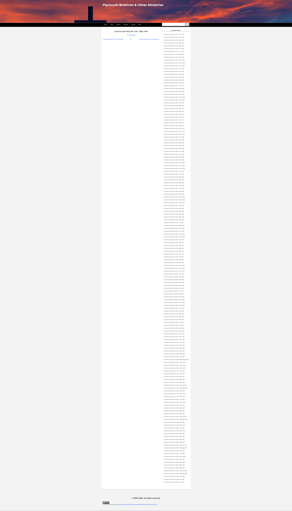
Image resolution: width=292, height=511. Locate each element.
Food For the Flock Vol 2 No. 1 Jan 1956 (174, 68)
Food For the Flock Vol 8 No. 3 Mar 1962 (174, 279)
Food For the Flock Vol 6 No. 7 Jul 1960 (174, 222)
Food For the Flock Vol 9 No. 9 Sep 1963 (174, 331)
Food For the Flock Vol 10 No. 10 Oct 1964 (174, 362)
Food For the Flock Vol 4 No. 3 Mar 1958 (174, 143)
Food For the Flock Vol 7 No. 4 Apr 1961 (149, 39)
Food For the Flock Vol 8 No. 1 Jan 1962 (174, 274)
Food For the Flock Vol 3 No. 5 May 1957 (174, 114)
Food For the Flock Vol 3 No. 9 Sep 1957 (174, 125)
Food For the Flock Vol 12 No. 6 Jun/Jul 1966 (175, 416)
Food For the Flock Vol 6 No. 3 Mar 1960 (174, 211)
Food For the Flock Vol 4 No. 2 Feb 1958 (174, 140)
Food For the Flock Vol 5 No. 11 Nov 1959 (174, 200)
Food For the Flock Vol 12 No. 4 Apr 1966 (174, 411)
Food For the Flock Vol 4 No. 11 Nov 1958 (174, 165)
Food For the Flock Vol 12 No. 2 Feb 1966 (174, 405)
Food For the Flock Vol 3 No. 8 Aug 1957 (174, 123)
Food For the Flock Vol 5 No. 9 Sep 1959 (174, 194)
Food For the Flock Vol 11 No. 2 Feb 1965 (174, 373)
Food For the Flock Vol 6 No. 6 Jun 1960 (174, 219)
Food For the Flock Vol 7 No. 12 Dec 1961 (174, 271)
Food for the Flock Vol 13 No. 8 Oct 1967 (174, 479)
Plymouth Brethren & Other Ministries (133, 5)
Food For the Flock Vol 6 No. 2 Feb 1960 (174, 208)
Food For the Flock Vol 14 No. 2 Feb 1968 (174, 459)
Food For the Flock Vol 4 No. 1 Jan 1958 (174, 137)
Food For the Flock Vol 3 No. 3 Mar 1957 (174, 108)
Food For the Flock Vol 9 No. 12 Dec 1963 (174, 339)
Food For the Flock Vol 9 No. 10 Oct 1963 (174, 334)
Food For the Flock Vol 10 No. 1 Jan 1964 (174, 342)
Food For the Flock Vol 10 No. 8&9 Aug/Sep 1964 (176, 359)
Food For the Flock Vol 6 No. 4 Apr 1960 (174, 214)
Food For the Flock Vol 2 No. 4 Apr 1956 (174, 77)
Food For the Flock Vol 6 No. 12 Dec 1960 (174, 237)
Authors (118, 24)
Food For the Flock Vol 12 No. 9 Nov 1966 (174, 425)
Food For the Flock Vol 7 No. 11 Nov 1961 (174, 268)
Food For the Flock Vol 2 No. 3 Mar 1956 (174, 74)
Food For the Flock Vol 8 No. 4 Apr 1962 (174, 282)
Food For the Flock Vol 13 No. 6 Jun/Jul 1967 (175, 445)
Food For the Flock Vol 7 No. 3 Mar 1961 (174, 245)
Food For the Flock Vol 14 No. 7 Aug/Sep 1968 (175, 473)
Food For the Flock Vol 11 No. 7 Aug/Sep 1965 (175, 388)
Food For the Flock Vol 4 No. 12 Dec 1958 (174, 168)
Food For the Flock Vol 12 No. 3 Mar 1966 (174, 408)
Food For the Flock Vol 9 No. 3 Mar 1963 (174, 314)
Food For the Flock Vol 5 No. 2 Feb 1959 (174, 174)
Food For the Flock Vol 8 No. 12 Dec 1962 (174, 305)
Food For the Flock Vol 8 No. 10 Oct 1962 (174, 299)
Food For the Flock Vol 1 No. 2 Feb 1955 (174, 37)
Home (105, 24)
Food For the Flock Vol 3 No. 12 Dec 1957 (174, 134)
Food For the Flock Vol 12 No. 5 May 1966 (174, 413)
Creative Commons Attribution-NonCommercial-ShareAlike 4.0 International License (137, 504)
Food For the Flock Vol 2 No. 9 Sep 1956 (174, 91)
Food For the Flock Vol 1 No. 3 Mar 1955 (174, 40)
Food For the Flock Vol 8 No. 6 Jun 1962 (174, 288)
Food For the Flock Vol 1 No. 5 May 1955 (174, 46)
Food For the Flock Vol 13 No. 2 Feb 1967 (174, 433)
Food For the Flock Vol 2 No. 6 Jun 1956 (174, 83)
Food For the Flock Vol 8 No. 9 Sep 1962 (174, 297)
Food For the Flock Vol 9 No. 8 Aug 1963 (174, 328)
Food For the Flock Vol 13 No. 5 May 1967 (174, 442)
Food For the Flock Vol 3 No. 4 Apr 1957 (174, 111)
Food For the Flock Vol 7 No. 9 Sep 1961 (174, 262)
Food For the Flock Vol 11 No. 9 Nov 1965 (174, 396)
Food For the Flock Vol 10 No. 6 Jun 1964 (174, 356)
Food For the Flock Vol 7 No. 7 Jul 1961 (174, 257)
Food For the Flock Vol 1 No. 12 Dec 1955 (174, 65)
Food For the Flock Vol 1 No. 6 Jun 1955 (174, 48)
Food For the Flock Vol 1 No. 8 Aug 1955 (174, 54)
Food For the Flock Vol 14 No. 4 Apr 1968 (174, 465)
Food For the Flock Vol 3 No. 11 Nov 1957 (174, 131)
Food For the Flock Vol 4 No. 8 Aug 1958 (174, 157)
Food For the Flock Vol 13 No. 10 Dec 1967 (174, 431)
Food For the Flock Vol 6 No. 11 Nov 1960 (174, 234)
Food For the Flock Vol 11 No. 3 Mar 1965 (174, 376)
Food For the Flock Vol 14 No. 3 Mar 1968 (174, 462)
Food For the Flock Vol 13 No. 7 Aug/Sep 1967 (175, 448)
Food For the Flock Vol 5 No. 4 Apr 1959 (174, 180)
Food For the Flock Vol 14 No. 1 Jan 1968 (174, 453)
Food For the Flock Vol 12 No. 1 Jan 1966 (174, 399)
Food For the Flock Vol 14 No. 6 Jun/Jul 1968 (175, 470)
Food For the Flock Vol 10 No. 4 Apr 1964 (174, 351)
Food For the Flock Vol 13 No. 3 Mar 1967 (174, 436)
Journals (133, 24)
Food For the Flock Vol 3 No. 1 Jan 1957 (174, 103)
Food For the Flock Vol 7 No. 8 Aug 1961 (174, 259)
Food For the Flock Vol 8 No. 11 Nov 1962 (174, 302)
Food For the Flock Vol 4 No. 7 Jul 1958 (174, 154)
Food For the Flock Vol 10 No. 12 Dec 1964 (174, 368)
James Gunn (132, 35)
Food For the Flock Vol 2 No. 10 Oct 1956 (174, 94)
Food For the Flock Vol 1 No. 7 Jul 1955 (174, 51)
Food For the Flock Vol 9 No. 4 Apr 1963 (174, 316)
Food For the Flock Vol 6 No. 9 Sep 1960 (174, 228)
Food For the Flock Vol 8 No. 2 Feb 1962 (174, 277)
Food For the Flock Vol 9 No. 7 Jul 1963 (174, 325)
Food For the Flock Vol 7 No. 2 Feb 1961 (113, 39)
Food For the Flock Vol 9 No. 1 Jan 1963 (174, 308)
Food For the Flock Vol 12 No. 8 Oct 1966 (174, 422)
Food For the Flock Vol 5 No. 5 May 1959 (174, 182)
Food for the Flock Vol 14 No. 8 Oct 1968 (174, 482)
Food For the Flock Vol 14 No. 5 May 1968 (174, 468)
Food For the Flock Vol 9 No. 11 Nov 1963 (174, 336)
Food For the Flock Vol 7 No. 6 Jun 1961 (174, 254)
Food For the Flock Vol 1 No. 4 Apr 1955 (174, 43)
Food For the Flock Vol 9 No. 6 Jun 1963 (174, 322)
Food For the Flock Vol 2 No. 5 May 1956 (174, 80)
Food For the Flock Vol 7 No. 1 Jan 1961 (174, 239)
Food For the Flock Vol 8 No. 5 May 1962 (174, 285)
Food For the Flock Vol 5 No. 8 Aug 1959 (174, 191)
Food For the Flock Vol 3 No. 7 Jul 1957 (174, 120)
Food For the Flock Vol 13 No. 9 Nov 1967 (174, 451)
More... (140, 24)
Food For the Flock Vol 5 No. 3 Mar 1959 (174, 177)
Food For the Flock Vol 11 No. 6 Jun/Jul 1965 (175, 385)
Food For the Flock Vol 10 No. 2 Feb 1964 (174, 345)
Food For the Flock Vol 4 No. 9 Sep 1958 (174, 160)
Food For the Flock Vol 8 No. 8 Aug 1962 (174, 294)
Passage (126, 24)
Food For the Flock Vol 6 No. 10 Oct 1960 (174, 231)
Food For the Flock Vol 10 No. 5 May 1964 (174, 354)
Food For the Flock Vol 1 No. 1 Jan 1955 (174, 34)
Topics (111, 24)
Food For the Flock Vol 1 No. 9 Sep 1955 (174, 57)
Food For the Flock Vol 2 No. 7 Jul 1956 (174, 85)
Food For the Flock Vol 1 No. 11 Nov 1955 (174, 63)
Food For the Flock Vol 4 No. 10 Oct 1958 (174, 162)
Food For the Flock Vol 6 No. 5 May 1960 (174, 217)
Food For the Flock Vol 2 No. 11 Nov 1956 (174, 97)
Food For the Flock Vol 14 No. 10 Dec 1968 (174, 456)
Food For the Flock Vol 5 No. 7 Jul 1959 (174, 188)
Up (131, 39)
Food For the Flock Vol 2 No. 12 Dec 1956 (174, 100)
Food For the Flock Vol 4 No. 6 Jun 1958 (174, 151)
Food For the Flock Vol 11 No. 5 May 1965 (174, 382)
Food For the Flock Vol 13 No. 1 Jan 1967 (174, 428)
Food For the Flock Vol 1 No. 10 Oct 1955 (174, 60)
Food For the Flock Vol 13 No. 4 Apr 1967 (174, 439)
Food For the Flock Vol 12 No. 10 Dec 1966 (174, 402)
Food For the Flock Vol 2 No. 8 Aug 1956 (174, 88)
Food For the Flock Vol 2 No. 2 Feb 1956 (174, 71)
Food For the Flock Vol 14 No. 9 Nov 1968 (174, 476)
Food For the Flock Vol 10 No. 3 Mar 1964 (174, 348)
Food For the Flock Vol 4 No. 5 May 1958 (174, 148)
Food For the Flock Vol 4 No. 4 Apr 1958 (174, 145)
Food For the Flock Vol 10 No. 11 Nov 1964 (174, 365)
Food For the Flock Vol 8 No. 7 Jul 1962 (174, 291)
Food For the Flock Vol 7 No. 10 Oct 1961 (174, 265)
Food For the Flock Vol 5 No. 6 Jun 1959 (174, 185)
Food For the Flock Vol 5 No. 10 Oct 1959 (174, 197)
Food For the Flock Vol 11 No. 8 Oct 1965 (174, 391)
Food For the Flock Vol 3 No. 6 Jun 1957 (174, 117)
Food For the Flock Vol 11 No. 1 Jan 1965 (174, 371)
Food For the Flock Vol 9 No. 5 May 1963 (174, 319)
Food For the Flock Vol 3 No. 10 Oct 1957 (174, 128)
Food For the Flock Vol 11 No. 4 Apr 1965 (174, 379)
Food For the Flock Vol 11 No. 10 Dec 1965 (174, 393)
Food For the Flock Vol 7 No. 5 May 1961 (174, 251)
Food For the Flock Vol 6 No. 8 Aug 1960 (174, 225)
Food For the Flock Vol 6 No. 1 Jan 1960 (174, 205)
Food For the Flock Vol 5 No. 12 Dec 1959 (174, 202)
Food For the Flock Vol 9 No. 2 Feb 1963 (174, 311)
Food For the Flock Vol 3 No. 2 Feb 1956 (174, 105)
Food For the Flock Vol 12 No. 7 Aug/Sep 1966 (175, 419)
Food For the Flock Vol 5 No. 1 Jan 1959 (174, 171)
